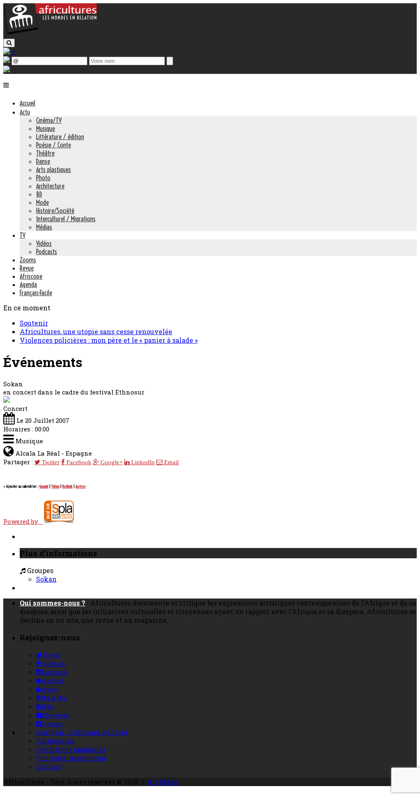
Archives (162, 781)
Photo (43, 178)
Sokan (46, 579)
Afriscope (31, 276)
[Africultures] (50, 33)
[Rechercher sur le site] (9, 43)
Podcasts (46, 252)
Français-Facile (36, 293)
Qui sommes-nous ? (52, 602)
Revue (27, 268)
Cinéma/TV (49, 120)
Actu (25, 112)
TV (22, 235)
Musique (45, 128)
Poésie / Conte (53, 145)
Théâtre (45, 153)
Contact (49, 766)
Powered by (23, 521)
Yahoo (55, 486)
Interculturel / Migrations (66, 219)
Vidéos (44, 243)
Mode (42, 202)
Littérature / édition (60, 137)
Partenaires (55, 740)
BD (39, 194)
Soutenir (34, 323)
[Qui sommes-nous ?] (6, 69)
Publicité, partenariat (71, 758)
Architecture (50, 186)
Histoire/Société (55, 210)
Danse (43, 161)
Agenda (28, 284)
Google (43, 486)
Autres (80, 486)
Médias (44, 227)
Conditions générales (70, 749)
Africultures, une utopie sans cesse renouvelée (96, 331)
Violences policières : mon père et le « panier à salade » (109, 340)
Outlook (67, 486)
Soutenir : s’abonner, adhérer (82, 732)
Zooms (28, 260)
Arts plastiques (53, 169)
